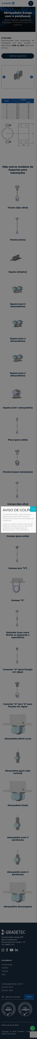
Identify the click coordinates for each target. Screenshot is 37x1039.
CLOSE (33, 509)
